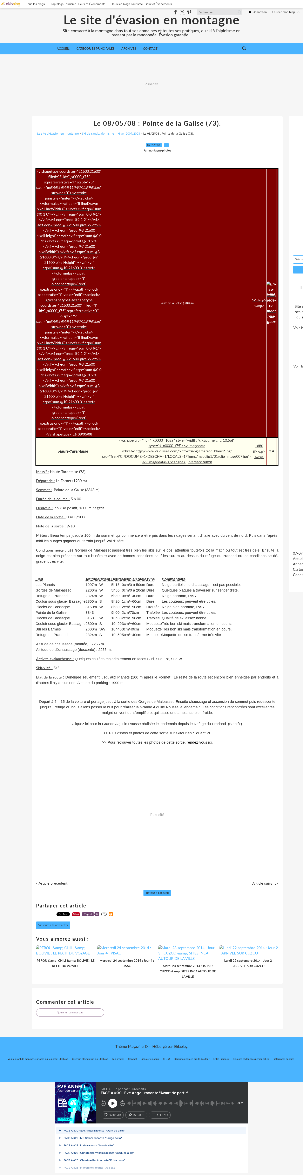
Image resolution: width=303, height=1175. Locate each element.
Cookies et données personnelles (251, 1059)
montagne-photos (34, 1059)
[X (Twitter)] (182, 12)
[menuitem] (63, 48)
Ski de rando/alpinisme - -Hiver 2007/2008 (111, 133)
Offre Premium (221, 1059)
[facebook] (175, 12)
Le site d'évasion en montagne (151, 20)
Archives (128, 48)
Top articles (118, 1059)
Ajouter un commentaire (70, 1012)
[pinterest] (189, 12)
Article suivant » (265, 883)
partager (138, 1115)
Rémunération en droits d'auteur (191, 1059)
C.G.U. (166, 1059)
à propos (162, 1115)
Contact (150, 48)
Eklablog (181, 1047)
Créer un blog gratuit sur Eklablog (90, 1059)
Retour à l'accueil (157, 892)
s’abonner (115, 1115)
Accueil (63, 48)
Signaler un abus (150, 1059)
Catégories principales (95, 48)
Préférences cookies (283, 1059)
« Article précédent (51, 883)
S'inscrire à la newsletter (53, 925)
